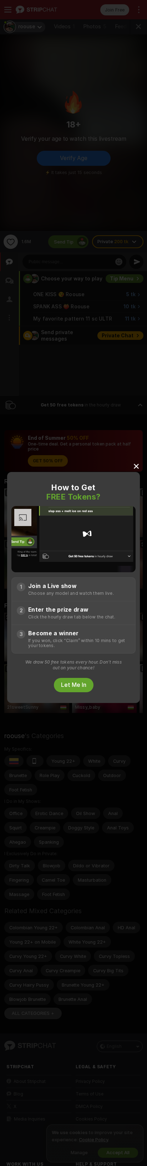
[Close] (136, 466)
